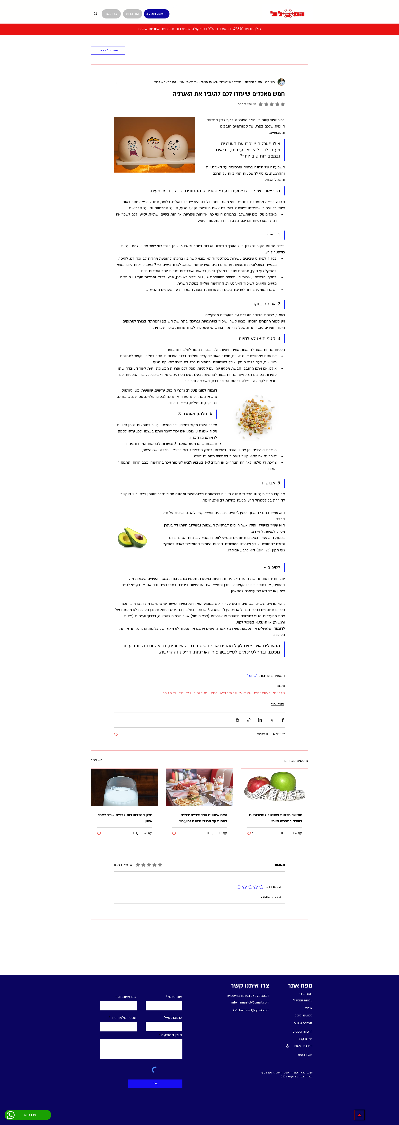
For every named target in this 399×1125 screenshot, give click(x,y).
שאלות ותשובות (234, 50)
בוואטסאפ (233, 996)
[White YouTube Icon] (185, 6)
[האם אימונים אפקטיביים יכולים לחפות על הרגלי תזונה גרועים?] (199, 787)
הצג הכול (96, 760)
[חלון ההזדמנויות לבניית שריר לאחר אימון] (124, 787)
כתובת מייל (173, 1018)
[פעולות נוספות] (117, 82)
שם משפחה (127, 997)
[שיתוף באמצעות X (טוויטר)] (271, 720)
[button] (137, 50)
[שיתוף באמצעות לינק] (249, 720)
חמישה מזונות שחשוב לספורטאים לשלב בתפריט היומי (275, 818)
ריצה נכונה (184, 693)
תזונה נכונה (200, 693)
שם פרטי (175, 997)
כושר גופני (279, 693)
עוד (174, 50)
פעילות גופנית (262, 693)
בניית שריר (169, 693)
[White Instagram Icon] (174, 6)
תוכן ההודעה (171, 1035)
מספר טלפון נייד (123, 1018)
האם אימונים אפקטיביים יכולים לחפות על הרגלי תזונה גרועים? (203, 818)
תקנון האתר (304, 1055)
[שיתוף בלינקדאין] (260, 720)
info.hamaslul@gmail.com (250, 1002)
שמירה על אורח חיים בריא (235, 693)
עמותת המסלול (199, 50)
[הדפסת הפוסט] (237, 720)
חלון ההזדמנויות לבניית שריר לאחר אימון (124, 818)
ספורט (214, 693)
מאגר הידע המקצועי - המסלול (282, 50)
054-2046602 (260, 996)
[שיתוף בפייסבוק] (283, 720)
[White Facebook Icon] (163, 6)
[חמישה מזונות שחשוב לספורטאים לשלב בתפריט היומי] (274, 787)
